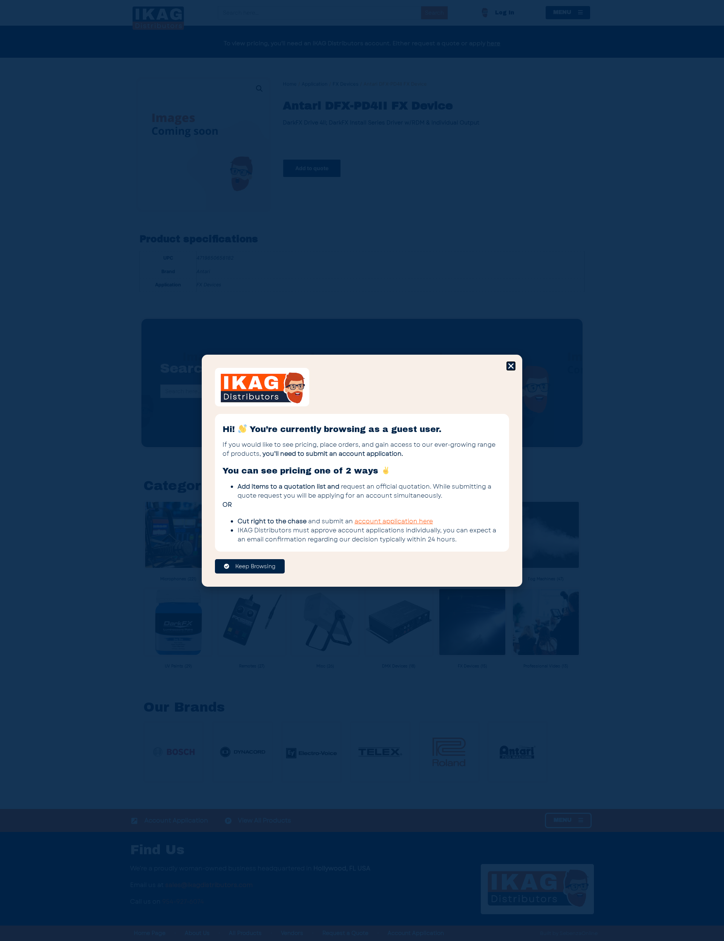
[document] (362, 470)
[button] (511, 366)
